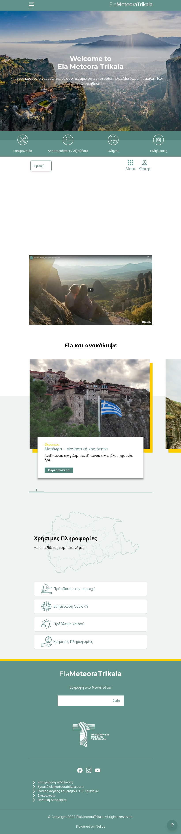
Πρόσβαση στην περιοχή (74, 589)
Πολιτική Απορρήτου (52, 800)
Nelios (100, 826)
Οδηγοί (113, 151)
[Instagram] (88, 770)
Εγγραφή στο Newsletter (91, 687)
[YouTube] (97, 770)
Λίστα (130, 169)
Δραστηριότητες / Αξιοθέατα (68, 151)
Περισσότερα (59, 470)
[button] (36, 490)
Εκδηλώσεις (158, 151)
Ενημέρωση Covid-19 (71, 606)
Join (116, 701)
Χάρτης (145, 169)
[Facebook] (80, 770)
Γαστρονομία (22, 151)
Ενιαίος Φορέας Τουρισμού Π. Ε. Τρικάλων (68, 791)
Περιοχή (38, 166)
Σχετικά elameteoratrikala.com (61, 787)
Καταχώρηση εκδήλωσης (55, 782)
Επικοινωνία (46, 795)
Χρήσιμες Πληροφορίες (73, 642)
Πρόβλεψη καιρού (68, 624)
